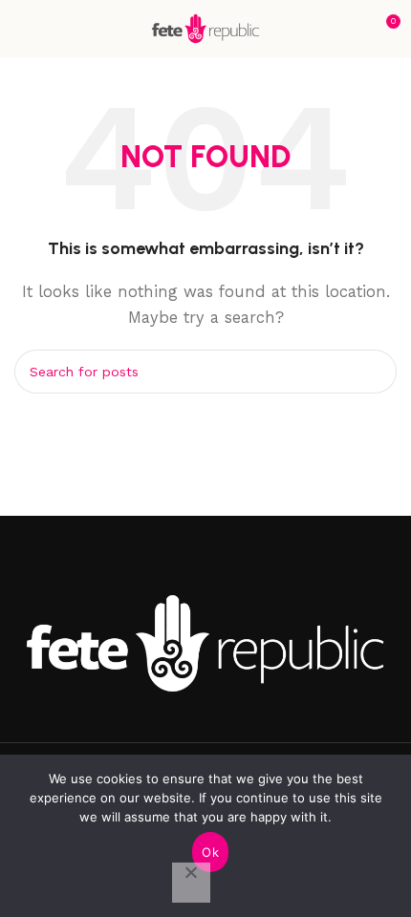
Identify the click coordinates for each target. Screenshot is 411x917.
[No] (191, 883)
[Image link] (205, 641)
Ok (210, 852)
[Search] (375, 372)
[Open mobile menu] (22, 29)
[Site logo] (205, 27)
